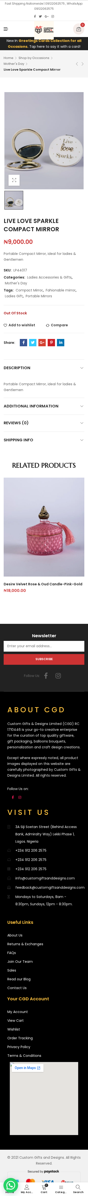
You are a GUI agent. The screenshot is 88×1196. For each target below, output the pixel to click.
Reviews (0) (16, 423)
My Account (17, 1011)
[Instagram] (52, 16)
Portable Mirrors (39, 296)
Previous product (77, 64)
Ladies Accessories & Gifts (49, 277)
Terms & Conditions (24, 1055)
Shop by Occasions (34, 58)
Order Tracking (20, 1038)
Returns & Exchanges (25, 944)
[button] (10, 1185)
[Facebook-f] (46, 676)
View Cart (15, 1020)
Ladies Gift (14, 296)
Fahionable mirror (61, 290)
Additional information (31, 406)
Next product (82, 64)
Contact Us (17, 987)
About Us (14, 935)
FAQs (11, 952)
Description (17, 368)
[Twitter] (40, 16)
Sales (11, 970)
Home (8, 58)
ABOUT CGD (36, 709)
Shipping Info (18, 440)
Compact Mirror (29, 290)
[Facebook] (35, 16)
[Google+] (46, 16)
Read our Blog (19, 979)
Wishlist (13, 1029)
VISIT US (28, 812)
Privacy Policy (18, 1046)
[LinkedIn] (60, 342)
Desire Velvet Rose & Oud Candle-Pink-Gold (43, 584)
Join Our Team (20, 961)
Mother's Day (14, 63)
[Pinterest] (51, 342)
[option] (13, 200)
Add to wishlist (22, 325)
